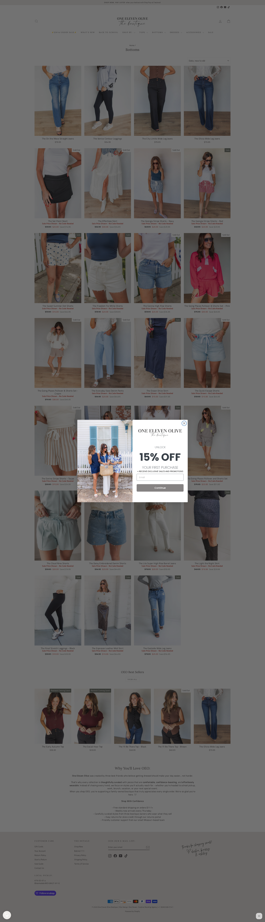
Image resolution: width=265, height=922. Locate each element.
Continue (160, 488)
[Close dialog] (184, 423)
